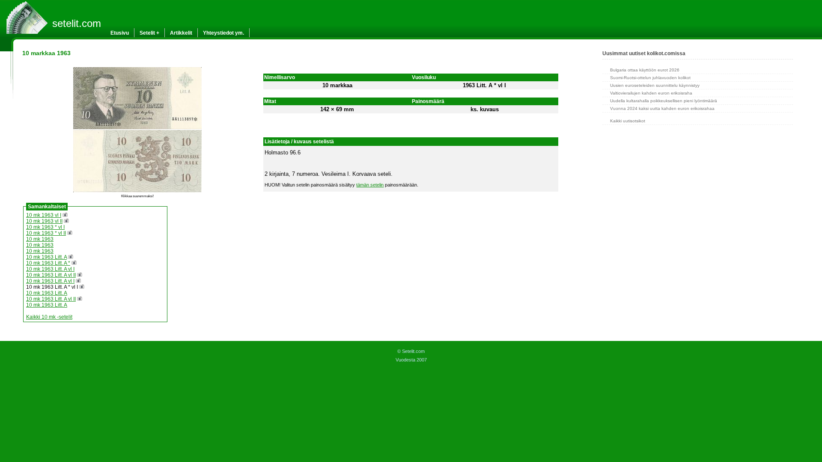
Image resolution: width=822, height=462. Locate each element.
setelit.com (76, 23)
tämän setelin (370, 184)
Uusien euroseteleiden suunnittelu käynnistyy (655, 85)
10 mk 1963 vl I (43, 215)
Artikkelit (181, 33)
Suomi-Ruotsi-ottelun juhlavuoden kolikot (650, 77)
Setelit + (149, 33)
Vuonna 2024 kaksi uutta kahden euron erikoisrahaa (662, 108)
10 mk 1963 (40, 239)
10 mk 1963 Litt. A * (48, 263)
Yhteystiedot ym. (223, 33)
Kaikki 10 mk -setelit (49, 317)
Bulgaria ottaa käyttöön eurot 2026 (644, 70)
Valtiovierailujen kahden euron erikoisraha (651, 93)
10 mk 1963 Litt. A (46, 257)
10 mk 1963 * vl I (45, 227)
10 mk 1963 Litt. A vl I (50, 269)
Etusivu (119, 33)
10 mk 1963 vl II (44, 221)
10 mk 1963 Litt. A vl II (51, 275)
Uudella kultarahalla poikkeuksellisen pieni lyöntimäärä (663, 100)
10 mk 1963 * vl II (46, 233)
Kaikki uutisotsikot (627, 120)
